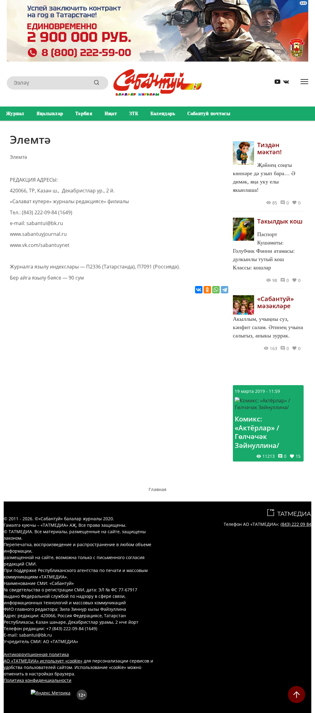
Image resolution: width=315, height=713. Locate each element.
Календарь (162, 113)
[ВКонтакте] (198, 289)
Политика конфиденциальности (37, 680)
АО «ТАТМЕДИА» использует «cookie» (43, 661)
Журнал (15, 113)
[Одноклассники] (207, 289)
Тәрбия (83, 113)
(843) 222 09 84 (296, 524)
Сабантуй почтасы (208, 113)
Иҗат (111, 113)
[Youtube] (275, 83)
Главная (157, 489)
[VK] (284, 83)
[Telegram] (224, 289)
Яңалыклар (50, 113)
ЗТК (133, 113)
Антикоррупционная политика (36, 654)
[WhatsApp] (216, 289)
